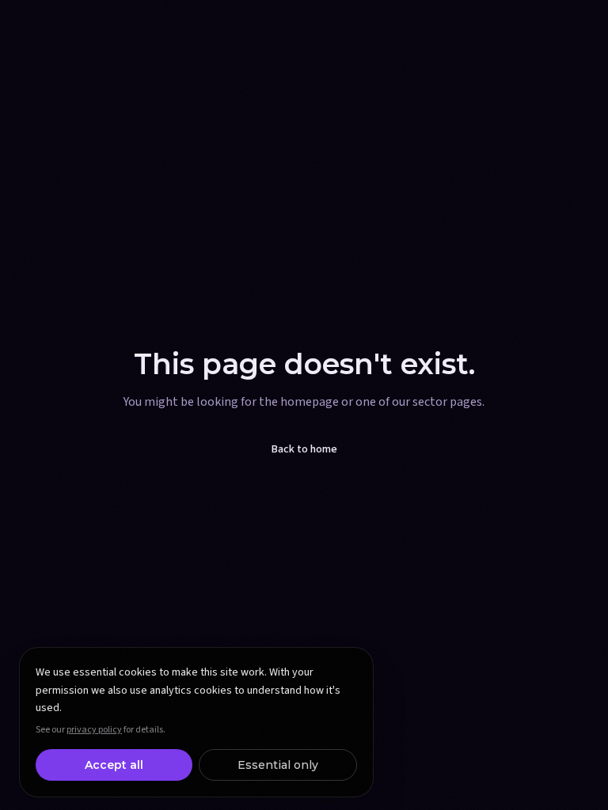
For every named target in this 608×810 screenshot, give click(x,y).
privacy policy (94, 729)
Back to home (304, 449)
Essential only (278, 765)
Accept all (114, 765)
